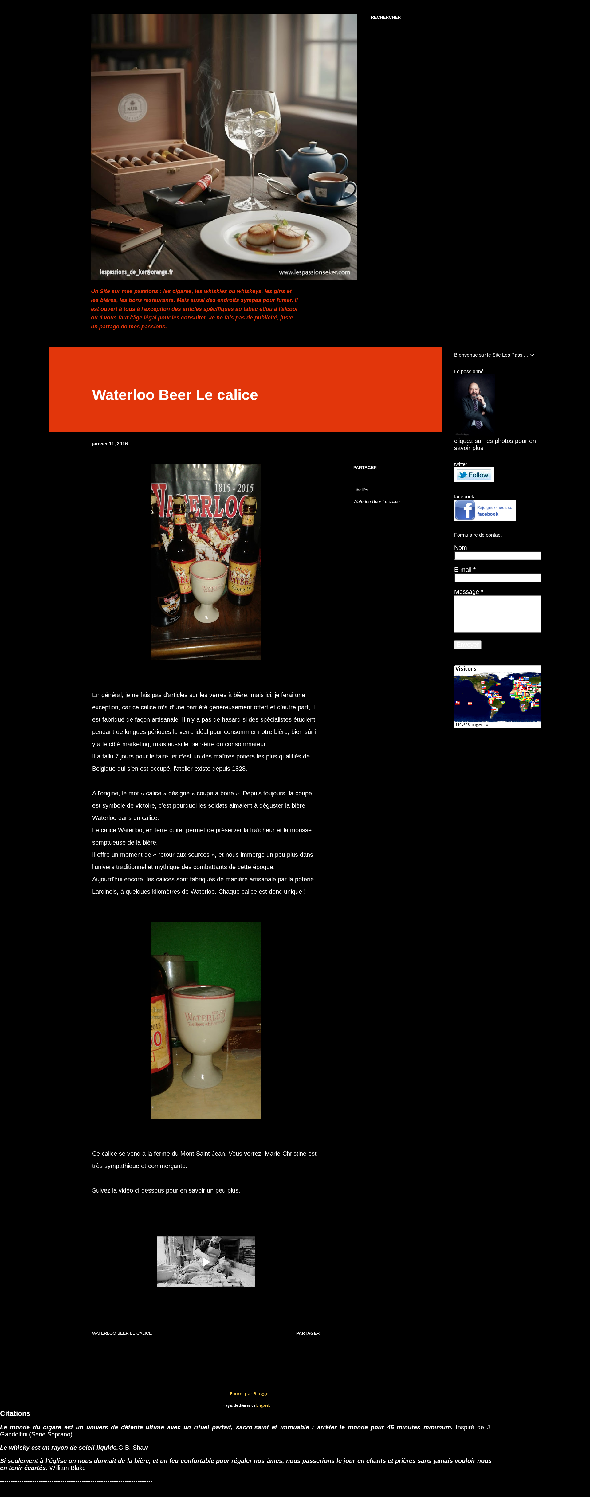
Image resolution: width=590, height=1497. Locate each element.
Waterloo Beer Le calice (376, 501)
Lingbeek (263, 1406)
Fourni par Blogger (249, 1394)
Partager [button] (365, 467)
